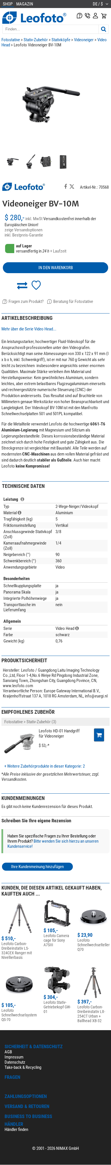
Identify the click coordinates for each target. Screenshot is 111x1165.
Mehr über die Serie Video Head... (28, 329)
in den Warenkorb (55, 267)
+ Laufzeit (58, 251)
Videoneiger (84, 39)
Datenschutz (15, 1062)
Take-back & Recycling (23, 1067)
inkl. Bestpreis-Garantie (24, 235)
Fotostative (10, 39)
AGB (8, 1051)
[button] (22, 285)
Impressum (14, 1057)
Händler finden (16, 1129)
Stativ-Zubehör (36, 39)
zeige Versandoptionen (23, 229)
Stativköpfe (61, 39)
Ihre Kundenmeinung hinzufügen (37, 866)
